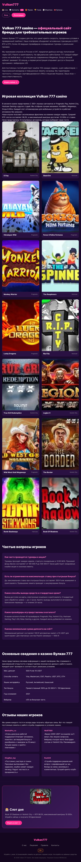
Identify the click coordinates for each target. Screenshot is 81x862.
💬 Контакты (16, 10)
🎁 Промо (29, 10)
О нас (24, 845)
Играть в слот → (13, 823)
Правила (44, 845)
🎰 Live (5, 10)
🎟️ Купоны (58, 10)
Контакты (55, 845)
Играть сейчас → (10, 82)
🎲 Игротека (47, 10)
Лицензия (34, 845)
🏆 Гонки (37, 10)
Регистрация (19, 15)
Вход (6, 15)
